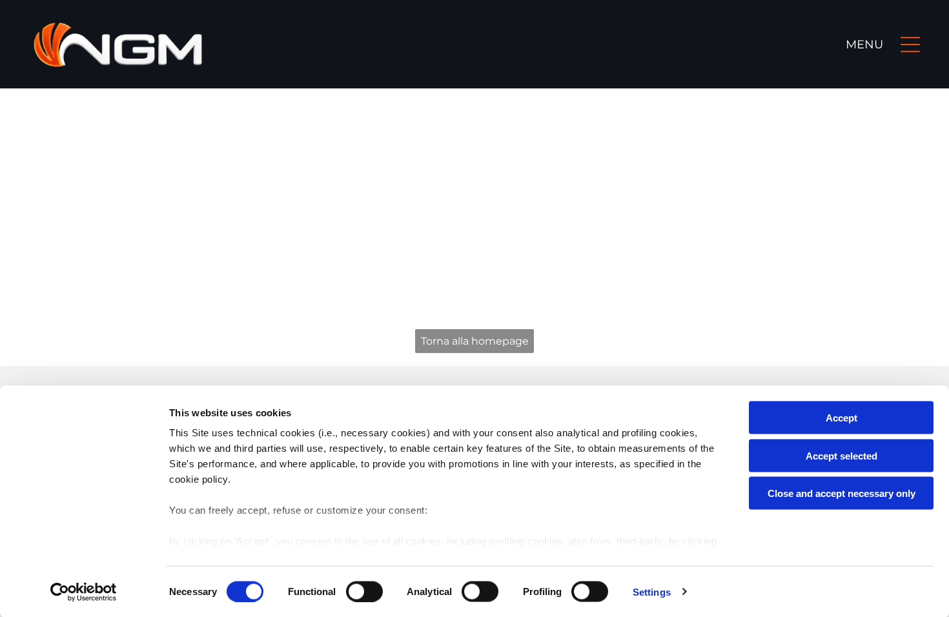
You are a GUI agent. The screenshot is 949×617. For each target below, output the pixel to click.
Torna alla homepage (475, 341)
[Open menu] (910, 44)
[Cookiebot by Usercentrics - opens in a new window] (83, 592)
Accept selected (841, 455)
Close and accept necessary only (841, 493)
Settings (652, 591)
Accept (841, 417)
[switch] (364, 591)
